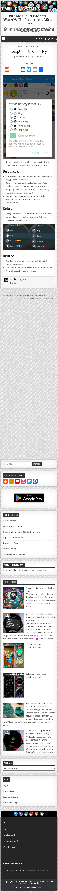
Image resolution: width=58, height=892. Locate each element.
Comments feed (10, 797)
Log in (5, 786)
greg (23, 279)
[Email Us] (52, 39)
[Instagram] (42, 39)
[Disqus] (29, 342)
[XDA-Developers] (11, 481)
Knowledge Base (10, 543)
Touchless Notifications (14, 554)
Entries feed (8, 791)
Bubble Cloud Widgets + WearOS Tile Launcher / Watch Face (29, 19)
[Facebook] (39, 39)
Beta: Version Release (29, 46)
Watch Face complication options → (40, 298)
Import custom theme (13, 538)
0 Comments (38, 56)
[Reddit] (49, 39)
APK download (9, 521)
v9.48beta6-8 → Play (29, 51)
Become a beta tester (13, 526)
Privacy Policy (9, 549)
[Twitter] (37, 39)
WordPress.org (10, 802)
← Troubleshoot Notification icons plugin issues (23, 295)
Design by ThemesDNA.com (29, 888)
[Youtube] (45, 39)
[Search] (56, 39)
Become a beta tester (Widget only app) (21, 532)
